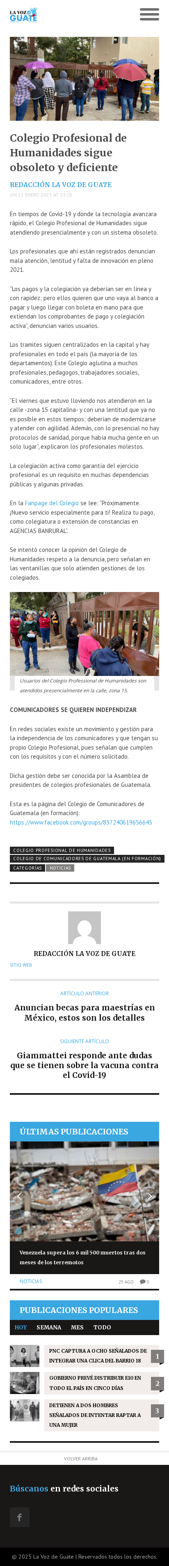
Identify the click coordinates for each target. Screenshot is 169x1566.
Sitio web (21, 965)
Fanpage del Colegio (52, 503)
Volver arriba (81, 1458)
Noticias (60, 868)
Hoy (21, 1327)
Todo (102, 1327)
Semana (49, 1327)
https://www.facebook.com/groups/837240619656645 (82, 822)
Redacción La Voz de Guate (61, 185)
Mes (77, 1327)
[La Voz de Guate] (66, 14)
